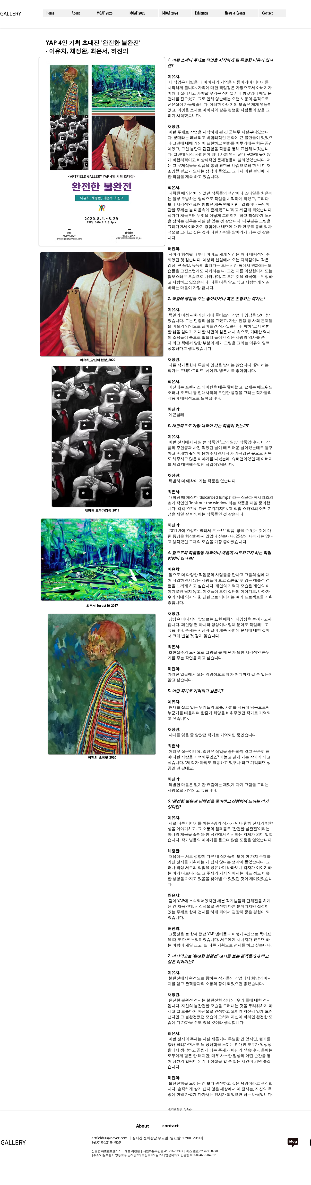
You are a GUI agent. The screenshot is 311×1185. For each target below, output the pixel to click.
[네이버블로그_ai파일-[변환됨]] (293, 1143)
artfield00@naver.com (109, 1138)
